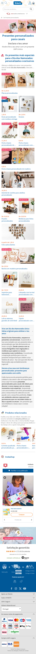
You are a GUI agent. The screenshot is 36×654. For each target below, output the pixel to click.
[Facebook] (11, 588)
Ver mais (4, 69)
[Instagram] (16, 588)
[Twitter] (20, 588)
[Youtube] (24, 588)
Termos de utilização (12, 650)
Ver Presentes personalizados (11, 17)
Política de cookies (24, 650)
